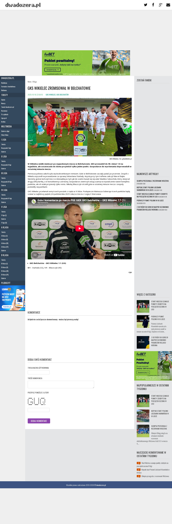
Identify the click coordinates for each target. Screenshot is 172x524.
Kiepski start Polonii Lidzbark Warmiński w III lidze (149, 188)
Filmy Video (4, 135)
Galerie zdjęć (5, 131)
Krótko (3, 121)
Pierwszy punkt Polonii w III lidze (150, 200)
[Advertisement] (86, 30)
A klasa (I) (4, 235)
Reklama (4, 90)
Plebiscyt (5, 283)
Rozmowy (4, 111)
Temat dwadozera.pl (7, 107)
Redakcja (4, 83)
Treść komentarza (35, 378)
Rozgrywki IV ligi (6, 198)
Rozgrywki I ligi (6, 148)
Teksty (4, 95)
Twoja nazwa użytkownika (38, 367)
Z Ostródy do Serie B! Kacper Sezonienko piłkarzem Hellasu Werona (153, 208)
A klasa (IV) (4, 247)
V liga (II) (4, 222)
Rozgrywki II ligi (6, 165)
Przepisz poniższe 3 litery (38, 392)
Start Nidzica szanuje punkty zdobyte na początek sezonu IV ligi (152, 195)
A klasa (4, 227)
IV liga (4, 190)
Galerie (3, 151)
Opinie (3, 99)
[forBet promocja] (86, 74)
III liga (4, 173)
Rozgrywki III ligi (6, 181)
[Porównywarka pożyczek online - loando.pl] (12, 309)
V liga (4, 206)
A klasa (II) (4, 239)
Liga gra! (4, 118)
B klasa (4, 255)
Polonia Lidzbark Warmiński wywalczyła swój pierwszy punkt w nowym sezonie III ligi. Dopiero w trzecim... (151, 327)
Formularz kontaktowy (8, 86)
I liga (3, 139)
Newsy (3, 103)
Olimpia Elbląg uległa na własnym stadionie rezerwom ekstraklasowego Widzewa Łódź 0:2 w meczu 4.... (152, 438)
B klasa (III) (4, 271)
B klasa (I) (4, 263)
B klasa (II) (4, 267)
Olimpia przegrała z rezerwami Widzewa (153, 180)
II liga (4, 156)
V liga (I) (4, 215)
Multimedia (6, 126)
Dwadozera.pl (7, 78)
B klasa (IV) (5, 274)
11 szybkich (4, 114)
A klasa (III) (4, 243)
